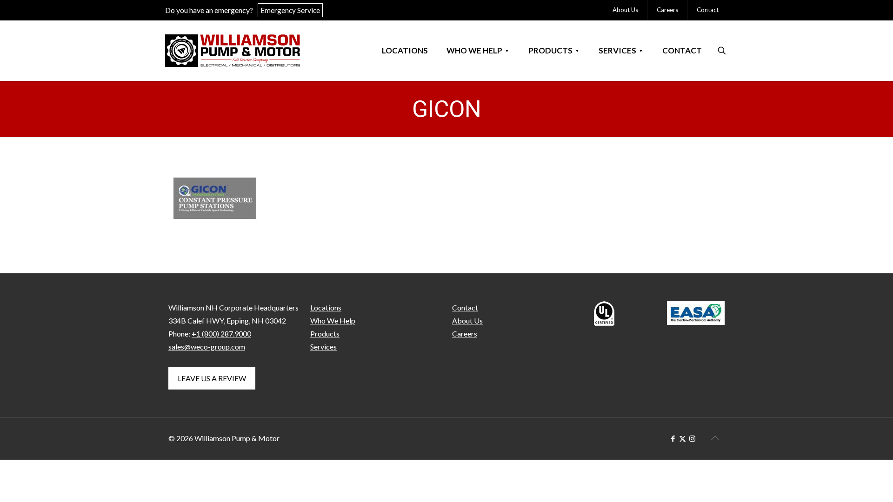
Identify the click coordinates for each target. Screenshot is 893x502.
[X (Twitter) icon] (682, 438)
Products (325, 333)
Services (323, 346)
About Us (467, 320)
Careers (464, 333)
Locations (325, 307)
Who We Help (332, 320)
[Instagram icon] (692, 438)
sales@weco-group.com (206, 346)
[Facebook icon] (672, 438)
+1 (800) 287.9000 (221, 333)
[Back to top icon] (715, 437)
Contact (465, 307)
